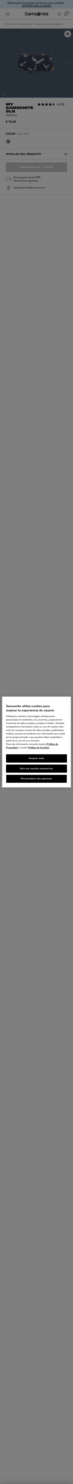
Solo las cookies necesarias (36, 768)
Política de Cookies (38, 747)
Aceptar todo (36, 758)
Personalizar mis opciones (36, 778)
